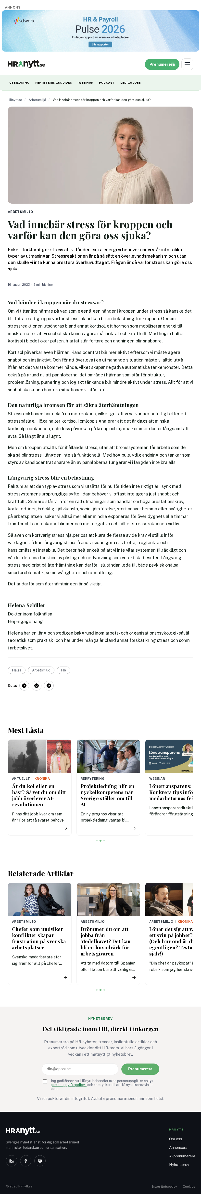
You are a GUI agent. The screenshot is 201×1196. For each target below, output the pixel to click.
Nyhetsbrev (179, 1165)
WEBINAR (85, 82)
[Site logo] (26, 64)
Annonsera (178, 1147)
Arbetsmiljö (37, 100)
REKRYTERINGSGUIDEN (54, 82)
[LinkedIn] (11, 1160)
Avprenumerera (182, 1156)
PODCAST (106, 82)
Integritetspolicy (164, 1186)
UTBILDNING (19, 82)
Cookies (189, 1186)
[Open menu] (187, 64)
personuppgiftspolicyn (69, 1085)
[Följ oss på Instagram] (36, 686)
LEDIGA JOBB (130, 82)
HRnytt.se (15, 100)
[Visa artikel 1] (97, 840)
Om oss (175, 1139)
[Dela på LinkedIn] (49, 686)
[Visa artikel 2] (100, 841)
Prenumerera (140, 1069)
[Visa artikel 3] (104, 840)
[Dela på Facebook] (24, 686)
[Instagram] (40, 1160)
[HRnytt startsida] (45, 1131)
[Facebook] (25, 1160)
